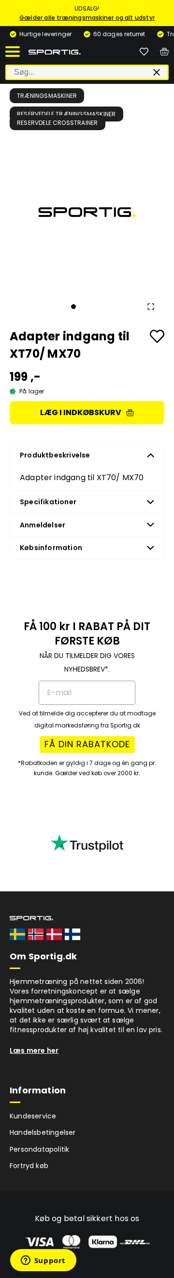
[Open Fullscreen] (150, 306)
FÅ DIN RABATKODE (87, 744)
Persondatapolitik (39, 1149)
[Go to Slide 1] (73, 306)
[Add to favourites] (157, 336)
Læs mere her (34, 1050)
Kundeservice (33, 1116)
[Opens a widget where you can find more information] (43, 1261)
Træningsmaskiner (47, 96)
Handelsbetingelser (43, 1132)
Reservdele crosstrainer (57, 123)
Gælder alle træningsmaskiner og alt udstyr (87, 17)
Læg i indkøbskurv (80, 412)
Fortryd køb (29, 1165)
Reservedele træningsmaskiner (66, 114)
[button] (87, 212)
